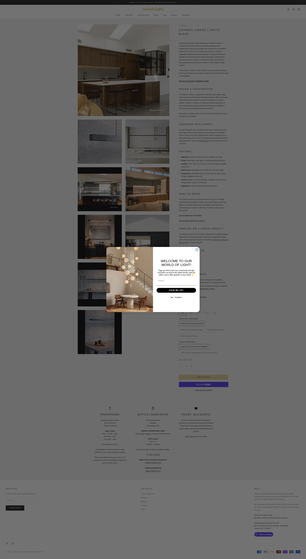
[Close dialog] (197, 249)
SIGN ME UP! (176, 290)
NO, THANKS (176, 297)
